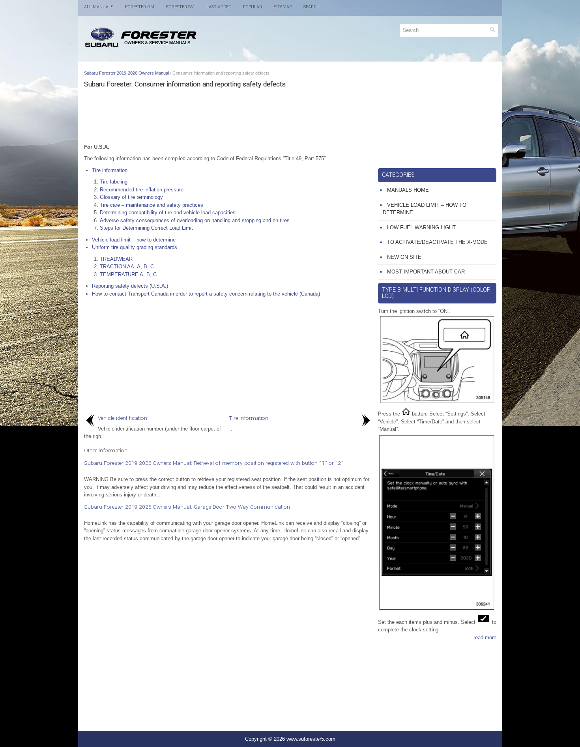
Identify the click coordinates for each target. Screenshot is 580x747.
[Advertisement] (228, 115)
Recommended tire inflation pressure (141, 190)
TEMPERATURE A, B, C (128, 274)
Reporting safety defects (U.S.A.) (130, 286)
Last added (218, 7)
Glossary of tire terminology (131, 197)
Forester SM (180, 7)
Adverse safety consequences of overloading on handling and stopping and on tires (195, 220)
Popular (252, 7)
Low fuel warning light (421, 227)
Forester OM (139, 7)
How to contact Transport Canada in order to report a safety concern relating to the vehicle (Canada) (206, 294)
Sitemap (283, 7)
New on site (404, 257)
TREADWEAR (116, 259)
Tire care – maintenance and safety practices (151, 205)
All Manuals (98, 7)
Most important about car (426, 272)
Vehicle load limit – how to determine (134, 240)
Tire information (109, 170)
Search (311, 7)
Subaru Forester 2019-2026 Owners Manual (126, 73)
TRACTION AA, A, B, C (127, 267)
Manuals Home (408, 190)
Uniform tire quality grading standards (134, 247)
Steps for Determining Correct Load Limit (146, 228)
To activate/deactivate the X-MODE (437, 242)
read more (484, 637)
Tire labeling (113, 182)
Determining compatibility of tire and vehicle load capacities (168, 212)
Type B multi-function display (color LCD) (436, 293)
